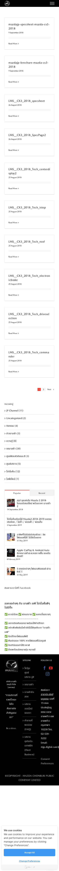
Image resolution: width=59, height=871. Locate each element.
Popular (17, 493)
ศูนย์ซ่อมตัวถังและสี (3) (17, 456)
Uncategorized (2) (16, 418)
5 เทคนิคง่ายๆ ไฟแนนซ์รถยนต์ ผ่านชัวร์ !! (34, 570)
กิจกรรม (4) (12, 425)
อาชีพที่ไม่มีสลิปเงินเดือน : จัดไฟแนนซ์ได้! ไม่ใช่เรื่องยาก (31, 536)
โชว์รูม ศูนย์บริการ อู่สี (29, 672)
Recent (42, 493)
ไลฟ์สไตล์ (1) (12, 478)
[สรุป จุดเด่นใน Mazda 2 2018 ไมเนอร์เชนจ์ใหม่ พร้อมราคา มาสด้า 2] (11, 501)
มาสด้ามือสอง (29, 694)
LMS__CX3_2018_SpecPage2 (27, 135)
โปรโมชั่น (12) (13, 471)
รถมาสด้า (29, 684)
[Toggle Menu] (52, 3)
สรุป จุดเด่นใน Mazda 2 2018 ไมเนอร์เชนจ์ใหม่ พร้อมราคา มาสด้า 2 (34, 503)
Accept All (29, 852)
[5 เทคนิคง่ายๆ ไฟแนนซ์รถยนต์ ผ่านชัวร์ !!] (11, 569)
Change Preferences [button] (29, 861)
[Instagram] (47, 674)
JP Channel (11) (14, 410)
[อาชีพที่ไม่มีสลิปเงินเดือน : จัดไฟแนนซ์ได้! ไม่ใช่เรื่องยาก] (11, 535)
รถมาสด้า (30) (13, 448)
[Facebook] (44, 668)
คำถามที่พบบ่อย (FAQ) (29, 725)
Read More (12, 44)
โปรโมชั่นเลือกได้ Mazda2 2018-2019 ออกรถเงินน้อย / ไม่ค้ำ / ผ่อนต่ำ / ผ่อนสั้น (29, 520)
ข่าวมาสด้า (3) (13, 433)
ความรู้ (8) (11, 440)
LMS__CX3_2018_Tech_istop (27, 207)
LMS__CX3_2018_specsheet (26, 100)
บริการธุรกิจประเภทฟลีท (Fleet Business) (29, 745)
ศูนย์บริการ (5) (13, 463)
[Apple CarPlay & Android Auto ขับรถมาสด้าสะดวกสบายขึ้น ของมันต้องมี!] (11, 550)
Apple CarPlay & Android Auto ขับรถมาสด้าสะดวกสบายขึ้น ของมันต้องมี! (34, 553)
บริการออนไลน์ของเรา (29, 708)
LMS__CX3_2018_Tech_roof (26, 241)
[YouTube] (51, 668)
